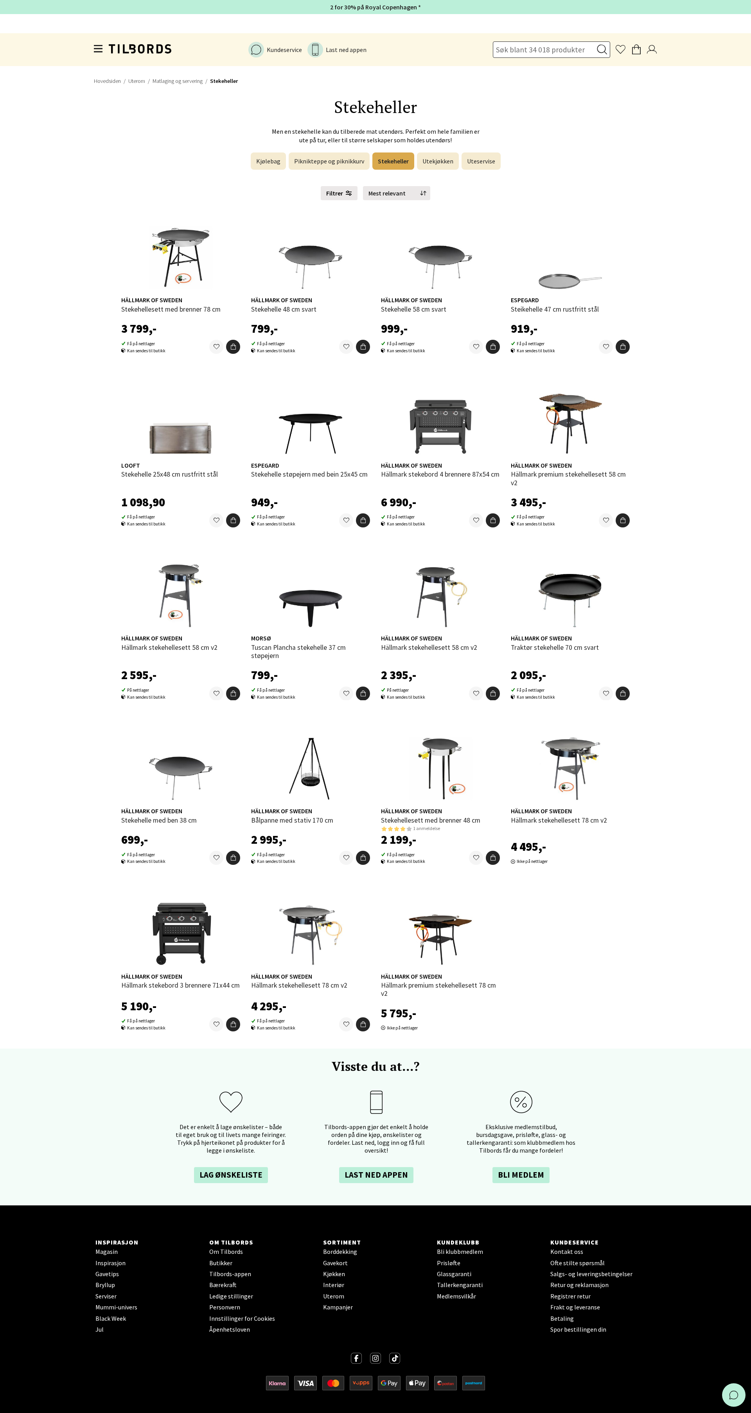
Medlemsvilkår (456, 1296)
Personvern (224, 1307)
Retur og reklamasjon (579, 1285)
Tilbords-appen (230, 1274)
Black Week (110, 1318)
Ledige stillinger (231, 1296)
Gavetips (107, 1274)
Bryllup (105, 1285)
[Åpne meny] (98, 49)
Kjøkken (334, 1274)
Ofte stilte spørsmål (577, 1263)
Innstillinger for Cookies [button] (242, 1318)
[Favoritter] (216, 347)
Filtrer (334, 193)
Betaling (562, 1318)
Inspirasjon (110, 1263)
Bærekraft (223, 1285)
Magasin (106, 1251)
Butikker (220, 1263)
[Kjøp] (233, 347)
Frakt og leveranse (575, 1307)
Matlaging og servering (178, 80)
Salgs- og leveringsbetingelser (591, 1274)
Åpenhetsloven (229, 1329)
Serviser (106, 1296)
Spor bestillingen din (578, 1329)
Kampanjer (338, 1307)
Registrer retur (570, 1296)
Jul (99, 1329)
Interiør (333, 1285)
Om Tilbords (226, 1251)
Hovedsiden (107, 80)
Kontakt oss (566, 1251)
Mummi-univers (116, 1307)
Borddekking (340, 1251)
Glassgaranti (454, 1274)
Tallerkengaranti (460, 1285)
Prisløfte (448, 1263)
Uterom (136, 80)
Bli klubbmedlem (460, 1251)
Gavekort (335, 1263)
